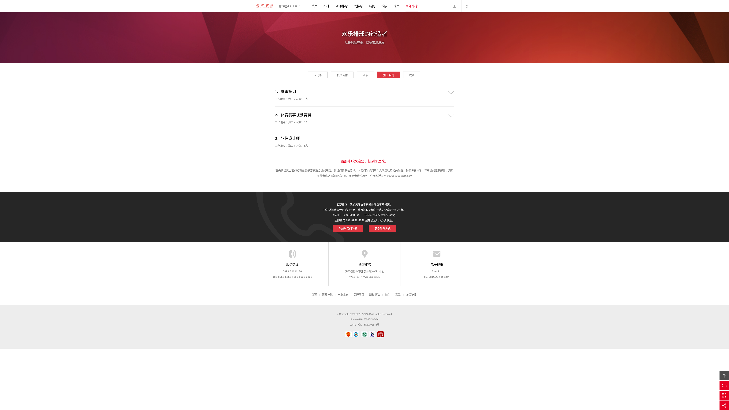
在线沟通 (724, 385)
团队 (365, 75)
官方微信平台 (724, 395)
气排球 (358, 6)
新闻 (372, 6)
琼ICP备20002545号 (368, 324)
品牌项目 (358, 294)
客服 (455, 6)
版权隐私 (374, 294)
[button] (451, 91)
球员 (396, 6)
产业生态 (343, 294)
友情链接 (411, 294)
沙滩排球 (342, 6)
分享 (724, 405)
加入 (387, 294)
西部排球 (264, 6)
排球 (326, 6)
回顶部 (724, 375)
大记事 (318, 75)
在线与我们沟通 (347, 228)
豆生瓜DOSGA (371, 319)
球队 (384, 6)
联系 (411, 75)
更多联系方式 (383, 228)
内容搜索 (467, 6)
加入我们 (388, 75)
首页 (314, 6)
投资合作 (342, 75)
